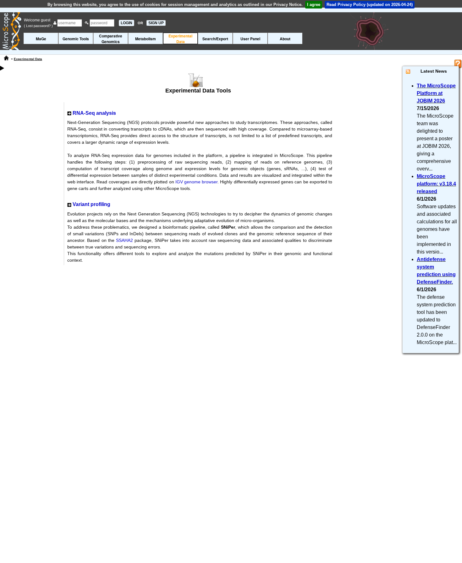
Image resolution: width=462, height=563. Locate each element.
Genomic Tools (76, 39)
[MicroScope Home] (6, 58)
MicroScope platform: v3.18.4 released (436, 184)
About (285, 39)
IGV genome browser (196, 181)
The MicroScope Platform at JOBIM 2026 (436, 93)
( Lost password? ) (38, 26)
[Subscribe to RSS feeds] (408, 71)
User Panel (250, 39)
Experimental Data (28, 59)
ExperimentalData (180, 38)
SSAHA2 (124, 240)
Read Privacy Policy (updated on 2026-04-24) (370, 4)
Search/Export (215, 39)
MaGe (41, 39)
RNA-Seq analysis (94, 113)
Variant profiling (91, 204)
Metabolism (145, 39)
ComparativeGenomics (110, 38)
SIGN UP (156, 23)
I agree (313, 4)
